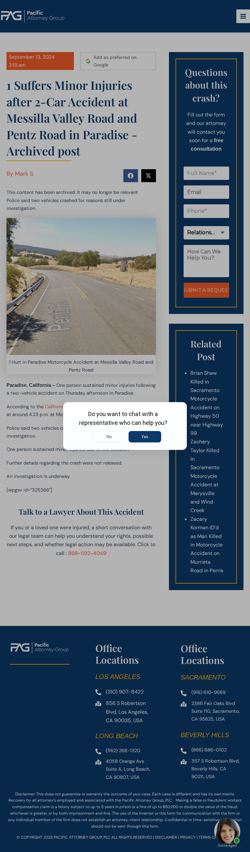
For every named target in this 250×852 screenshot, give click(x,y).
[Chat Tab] (125, 426)
